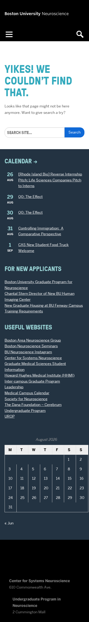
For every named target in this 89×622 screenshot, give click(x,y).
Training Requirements (24, 311)
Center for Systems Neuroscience (33, 358)
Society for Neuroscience (26, 399)
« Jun (9, 523)
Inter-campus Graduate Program (32, 381)
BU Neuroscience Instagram (28, 352)
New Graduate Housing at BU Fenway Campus (44, 305)
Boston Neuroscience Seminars (31, 346)
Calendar (18, 160)
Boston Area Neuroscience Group (33, 340)
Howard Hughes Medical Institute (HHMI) (39, 375)
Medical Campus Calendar (27, 393)
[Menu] (9, 34)
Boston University (44, 556)
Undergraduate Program (25, 410)
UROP (10, 416)
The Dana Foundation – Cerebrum (33, 404)
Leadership (14, 387)
